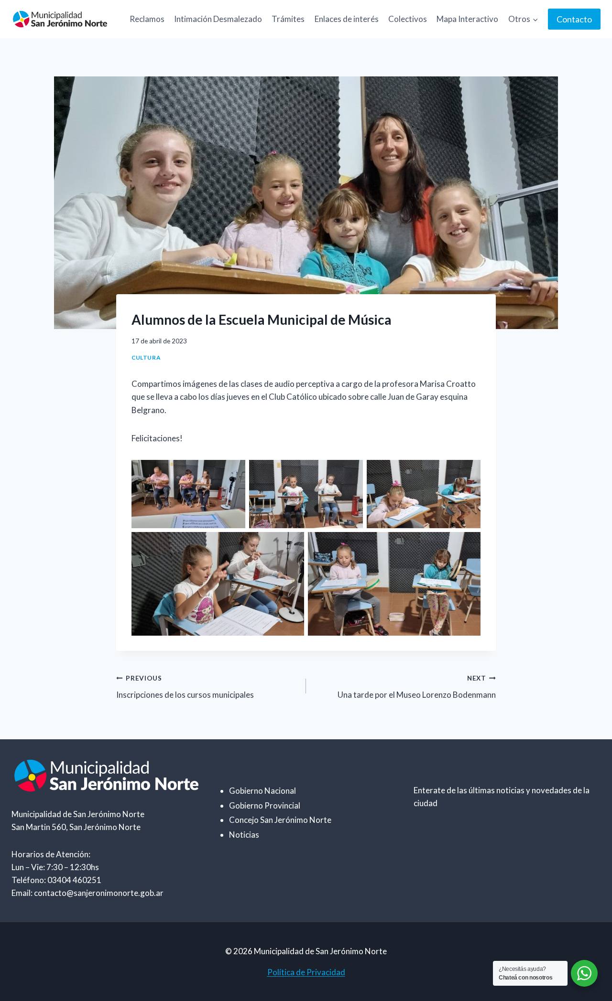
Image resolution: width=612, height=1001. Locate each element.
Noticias (244, 835)
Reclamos (147, 19)
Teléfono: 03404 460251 (56, 880)
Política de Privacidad (306, 972)
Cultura (145, 357)
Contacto (574, 19)
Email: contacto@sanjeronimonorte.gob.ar (87, 893)
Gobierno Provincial (264, 805)
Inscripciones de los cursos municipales (185, 687)
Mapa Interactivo (467, 19)
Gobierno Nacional (262, 791)
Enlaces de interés (347, 19)
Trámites (288, 19)
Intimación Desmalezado (218, 19)
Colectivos (407, 19)
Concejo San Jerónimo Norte (280, 820)
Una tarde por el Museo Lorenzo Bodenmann (417, 687)
